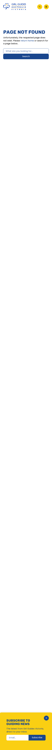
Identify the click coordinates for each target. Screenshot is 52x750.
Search (26, 56)
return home (27, 40)
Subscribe (37, 737)
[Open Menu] (46, 6)
